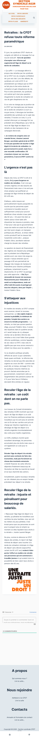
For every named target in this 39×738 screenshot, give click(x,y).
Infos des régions (18, 19)
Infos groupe (22, 13)
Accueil (11, 13)
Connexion (32, 612)
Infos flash (13, 21)
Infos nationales (18, 16)
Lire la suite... (19, 681)
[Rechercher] (34, 17)
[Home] (10, 734)
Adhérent (24, 21)
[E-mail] (29, 734)
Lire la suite (19, 701)
